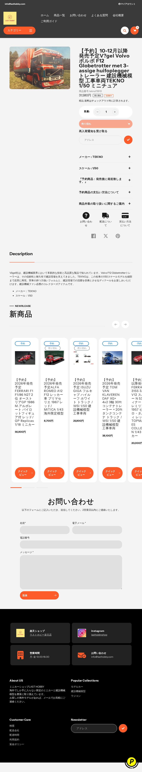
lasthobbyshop (99, 634)
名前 (23, 523)
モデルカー (77, 686)
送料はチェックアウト (96, 100)
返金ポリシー (17, 744)
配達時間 (14, 734)
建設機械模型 (78, 691)
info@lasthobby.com (15, 4)
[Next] (125, 324)
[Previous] (116, 324)
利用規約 (14, 739)
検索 (12, 725)
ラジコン (76, 695)
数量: (87, 111)
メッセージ (27, 552)
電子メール (79, 523)
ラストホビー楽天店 (41, 634)
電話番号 (25, 537)
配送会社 (14, 730)
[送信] (123, 728)
